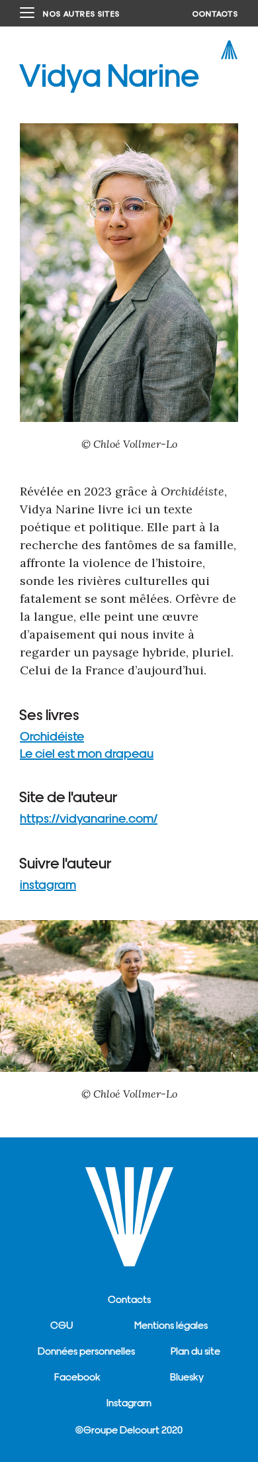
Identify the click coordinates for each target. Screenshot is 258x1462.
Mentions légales (171, 1324)
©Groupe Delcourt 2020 (129, 1429)
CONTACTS (215, 13)
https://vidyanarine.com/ (88, 817)
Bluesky (187, 1376)
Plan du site (195, 1350)
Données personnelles (86, 1350)
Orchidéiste (52, 735)
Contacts (129, 1298)
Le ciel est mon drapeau (86, 752)
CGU (61, 1324)
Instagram (129, 1402)
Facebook (77, 1376)
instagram (48, 884)
